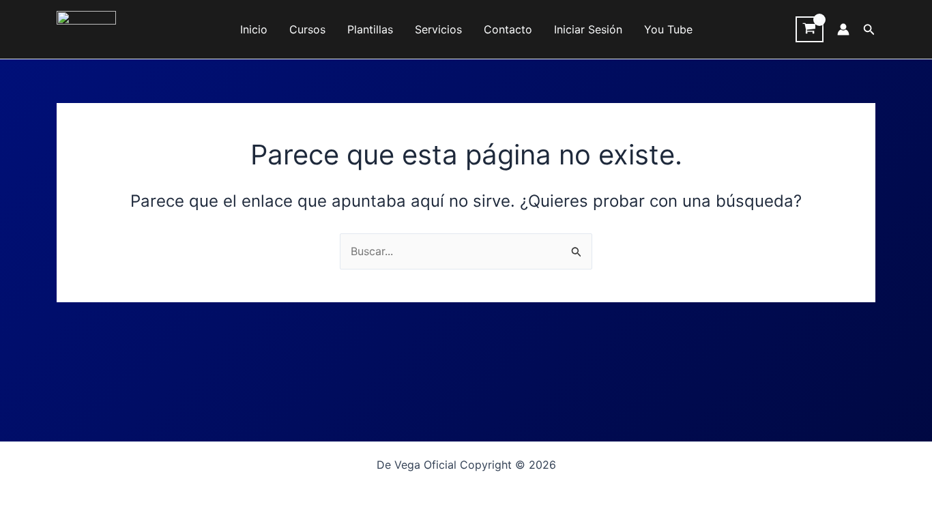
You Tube (668, 29)
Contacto (508, 29)
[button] (869, 29)
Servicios (438, 29)
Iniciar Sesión (588, 29)
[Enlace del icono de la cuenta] (843, 29)
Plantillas (370, 29)
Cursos (307, 29)
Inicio (253, 29)
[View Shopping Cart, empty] (810, 29)
